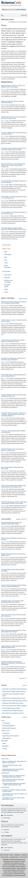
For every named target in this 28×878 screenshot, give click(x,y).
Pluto (5, 260)
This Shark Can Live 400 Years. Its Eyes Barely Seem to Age (13, 798)
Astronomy (7, 277)
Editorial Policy (14, 857)
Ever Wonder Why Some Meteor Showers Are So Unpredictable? (13, 181)
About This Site (4, 855)
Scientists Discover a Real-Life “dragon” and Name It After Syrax (14, 794)
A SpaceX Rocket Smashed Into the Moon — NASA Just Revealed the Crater (13, 340)
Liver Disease (6, 723)
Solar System (8, 254)
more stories (22, 678)
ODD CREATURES (5, 787)
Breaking (4, 685)
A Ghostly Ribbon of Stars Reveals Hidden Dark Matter (13, 570)
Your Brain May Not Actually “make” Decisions (12, 766)
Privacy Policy (5, 857)
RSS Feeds (7, 818)
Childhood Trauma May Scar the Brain (12, 703)
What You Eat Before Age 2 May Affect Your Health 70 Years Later (14, 762)
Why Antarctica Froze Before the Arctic (12, 713)
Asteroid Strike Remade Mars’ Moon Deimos (14, 701)
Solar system (7, 275)
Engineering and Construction (10, 736)
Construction (5, 733)
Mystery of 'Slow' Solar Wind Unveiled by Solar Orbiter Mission (12, 102)
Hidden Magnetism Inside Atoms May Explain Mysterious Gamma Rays (13, 646)
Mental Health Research (9, 728)
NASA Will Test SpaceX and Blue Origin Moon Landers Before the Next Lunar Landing (14, 502)
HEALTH (3, 720)
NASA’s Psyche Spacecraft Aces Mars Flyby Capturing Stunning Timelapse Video (13, 486)
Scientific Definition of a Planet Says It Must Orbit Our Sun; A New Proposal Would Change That (13, 165)
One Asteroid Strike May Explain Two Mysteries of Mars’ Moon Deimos (11, 523)
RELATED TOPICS (6, 245)
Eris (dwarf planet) (7, 285)
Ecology (4, 748)
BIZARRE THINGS (5, 773)
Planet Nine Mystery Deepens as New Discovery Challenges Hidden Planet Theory (13, 228)
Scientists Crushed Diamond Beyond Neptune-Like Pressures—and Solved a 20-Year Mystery (13, 663)
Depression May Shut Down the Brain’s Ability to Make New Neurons (13, 769)
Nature (4, 743)
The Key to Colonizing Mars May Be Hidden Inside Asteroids (13, 431)
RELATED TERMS (6, 271)
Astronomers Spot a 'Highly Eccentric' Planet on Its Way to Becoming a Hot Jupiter (13, 149)
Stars (5, 257)
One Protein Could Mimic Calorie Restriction (14, 689)
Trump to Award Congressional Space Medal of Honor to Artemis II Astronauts (13, 585)
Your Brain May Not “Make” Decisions (12, 710)
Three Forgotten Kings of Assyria (11, 708)
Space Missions (6, 738)
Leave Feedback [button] (8, 847)
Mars (5, 252)
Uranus (6, 263)
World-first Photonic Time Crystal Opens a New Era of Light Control (12, 449)
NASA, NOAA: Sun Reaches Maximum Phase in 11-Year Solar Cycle (14, 197)
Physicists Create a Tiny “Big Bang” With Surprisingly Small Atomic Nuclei (12, 601)
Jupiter (6, 289)
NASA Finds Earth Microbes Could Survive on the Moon (14, 538)
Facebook (6, 830)
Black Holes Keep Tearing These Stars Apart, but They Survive (13, 615)
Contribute (17, 855)
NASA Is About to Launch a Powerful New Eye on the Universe (14, 320)
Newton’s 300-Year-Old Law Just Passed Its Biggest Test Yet (13, 554)
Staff (11, 855)
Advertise (24, 855)
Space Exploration (7, 266)
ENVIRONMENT (4, 740)
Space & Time (6, 249)
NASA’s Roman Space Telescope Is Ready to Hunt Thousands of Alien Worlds (13, 302)
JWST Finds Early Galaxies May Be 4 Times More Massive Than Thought (13, 631)
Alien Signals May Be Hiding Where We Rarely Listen (12, 468)
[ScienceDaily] (11, 3)
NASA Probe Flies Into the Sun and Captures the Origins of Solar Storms (13, 117)
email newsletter (21, 9)
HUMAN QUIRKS (5, 758)
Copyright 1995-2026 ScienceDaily (12, 859)
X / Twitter (6, 832)
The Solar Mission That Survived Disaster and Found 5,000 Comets (14, 213)
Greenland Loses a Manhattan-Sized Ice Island (13, 695)
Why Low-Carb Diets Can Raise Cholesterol (14, 706)
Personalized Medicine (8, 725)
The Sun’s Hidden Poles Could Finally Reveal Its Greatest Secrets (14, 133)
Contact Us (7, 850)
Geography (5, 746)
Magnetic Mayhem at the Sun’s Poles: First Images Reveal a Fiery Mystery (13, 86)
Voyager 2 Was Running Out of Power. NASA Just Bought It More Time (13, 395)
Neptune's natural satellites (8, 281)
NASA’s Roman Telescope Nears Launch (13, 698)
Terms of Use (23, 857)
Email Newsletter (8, 815)
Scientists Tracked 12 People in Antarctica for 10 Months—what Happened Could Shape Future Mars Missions (13, 414)
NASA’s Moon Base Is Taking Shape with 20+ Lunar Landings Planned (13, 375)
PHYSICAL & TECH (5, 730)
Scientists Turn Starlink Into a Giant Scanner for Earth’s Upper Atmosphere (13, 359)
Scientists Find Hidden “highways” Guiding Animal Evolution (14, 790)
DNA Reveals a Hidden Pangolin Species (13, 691)
